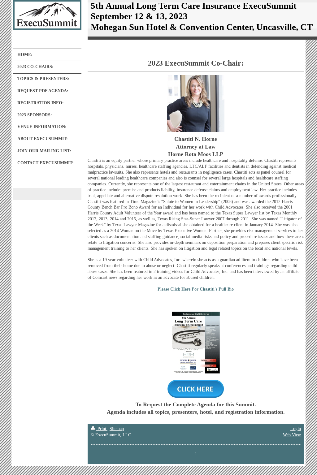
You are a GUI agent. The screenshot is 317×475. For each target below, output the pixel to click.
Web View (292, 435)
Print (101, 428)
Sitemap (117, 428)
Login (295, 428)
